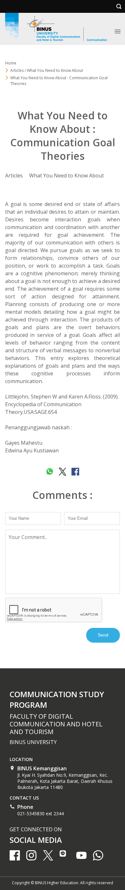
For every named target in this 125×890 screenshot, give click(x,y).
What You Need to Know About (66, 175)
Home (10, 63)
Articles (14, 175)
